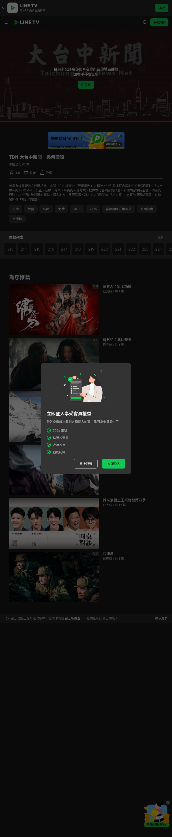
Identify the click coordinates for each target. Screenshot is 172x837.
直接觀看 (86, 463)
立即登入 (114, 463)
